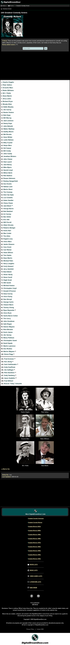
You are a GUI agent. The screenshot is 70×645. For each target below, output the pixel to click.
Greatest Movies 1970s (34, 542)
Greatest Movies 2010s (34, 526)
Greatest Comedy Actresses (36, 518)
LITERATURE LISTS (35, 582)
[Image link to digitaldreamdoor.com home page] (10, 2)
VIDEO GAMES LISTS (36, 576)
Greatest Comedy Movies (35, 522)
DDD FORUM (33, 587)
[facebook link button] (31, 598)
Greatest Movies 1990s (34, 534)
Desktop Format (7, 8)
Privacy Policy (30, 629)
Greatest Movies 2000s (34, 530)
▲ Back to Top (5, 469)
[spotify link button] (38, 598)
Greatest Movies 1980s (34, 538)
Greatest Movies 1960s (34, 546)
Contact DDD (40, 629)
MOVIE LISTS (34, 564)
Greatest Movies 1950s (34, 550)
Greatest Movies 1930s (34, 558)
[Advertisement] (35, 65)
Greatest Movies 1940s (34, 554)
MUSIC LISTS (34, 570)
